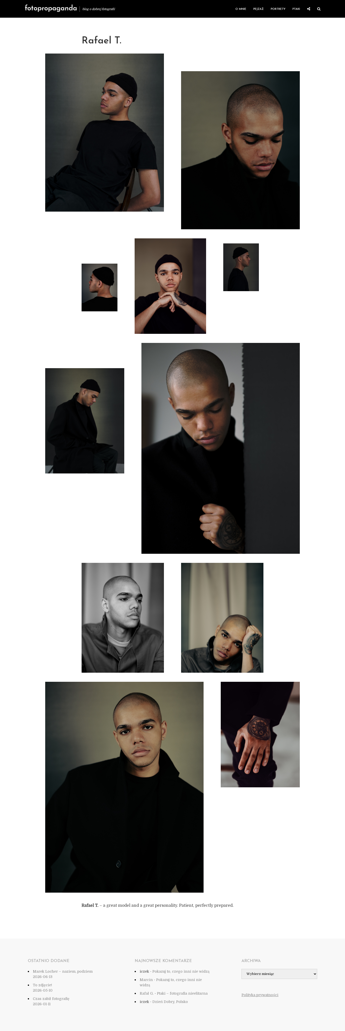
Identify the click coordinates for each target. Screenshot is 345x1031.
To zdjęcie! (42, 985)
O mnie (240, 9)
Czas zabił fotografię (51, 999)
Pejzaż (258, 9)
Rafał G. (147, 993)
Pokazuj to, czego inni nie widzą (180, 971)
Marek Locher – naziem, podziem (63, 971)
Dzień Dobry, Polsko (170, 1002)
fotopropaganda (51, 8)
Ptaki (296, 9)
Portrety (278, 9)
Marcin (146, 980)
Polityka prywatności (259, 995)
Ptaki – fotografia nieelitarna (182, 993)
